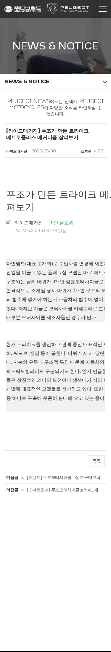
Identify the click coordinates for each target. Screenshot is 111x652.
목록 (96, 460)
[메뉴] (103, 9)
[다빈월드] (22, 9)
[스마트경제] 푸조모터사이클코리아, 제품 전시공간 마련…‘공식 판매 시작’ (66, 489)
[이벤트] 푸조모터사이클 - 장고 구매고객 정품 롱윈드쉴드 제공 (66, 477)
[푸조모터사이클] (68, 9)
